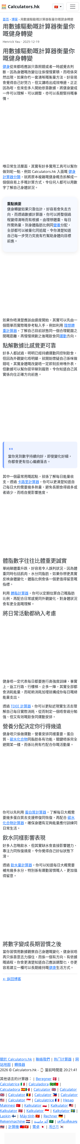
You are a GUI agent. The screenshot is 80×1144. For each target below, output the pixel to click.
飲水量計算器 (21, 865)
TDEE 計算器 (21, 706)
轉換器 (19, 1064)
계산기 (54, 1126)
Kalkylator (61, 1110)
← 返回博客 (12, 978)
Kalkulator (33, 1105)
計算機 (13, 1126)
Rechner (51, 1116)
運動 (63, 336)
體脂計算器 (19, 593)
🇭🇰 (56, 7)
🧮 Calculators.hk (20, 7)
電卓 (36, 1126)
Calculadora (39, 1084)
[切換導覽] (72, 6)
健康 (52, 967)
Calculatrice (44, 1100)
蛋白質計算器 (35, 812)
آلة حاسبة (41, 1121)
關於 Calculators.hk (16, 1059)
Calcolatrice (10, 1084)
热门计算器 (63, 1059)
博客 (15, 19)
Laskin (5, 1116)
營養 (56, 225)
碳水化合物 (19, 739)
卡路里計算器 (28, 481)
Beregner (44, 1078)
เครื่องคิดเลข (67, 1121)
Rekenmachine (12, 1121)
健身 (6, 66)
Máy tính (27, 1116)
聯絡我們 (43, 1059)
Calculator (42, 1089)
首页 (6, 19)
